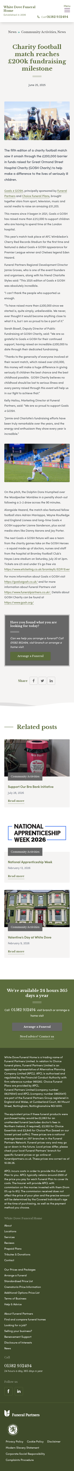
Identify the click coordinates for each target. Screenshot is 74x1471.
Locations (10, 1231)
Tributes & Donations (17, 1254)
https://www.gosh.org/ (19, 602)
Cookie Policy (35, 1441)
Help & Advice (13, 1304)
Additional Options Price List (22, 1293)
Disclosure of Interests (18, 1342)
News (7, 1348)
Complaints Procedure (20, 1460)
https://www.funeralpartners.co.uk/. (27, 592)
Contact (9, 1260)
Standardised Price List (18, 1281)
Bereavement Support (17, 1337)
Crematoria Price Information (22, 1287)
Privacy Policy (14, 1441)
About (8, 1225)
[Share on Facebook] (34, 681)
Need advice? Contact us (37, 1036)
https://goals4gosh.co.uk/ (21, 581)
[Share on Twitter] (42, 681)
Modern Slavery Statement (22, 1448)
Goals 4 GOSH (13, 191)
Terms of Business (15, 1298)
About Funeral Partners (18, 1314)
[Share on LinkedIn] (51, 681)
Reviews (9, 1243)
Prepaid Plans (13, 1249)
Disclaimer (54, 1441)
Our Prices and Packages (20, 1269)
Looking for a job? (15, 1325)
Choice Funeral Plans (35, 196)
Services (9, 1237)
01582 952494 (57, 17)
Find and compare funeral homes (25, 1319)
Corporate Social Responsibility (25, 1454)
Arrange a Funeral (30, 656)
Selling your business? (18, 1331)
